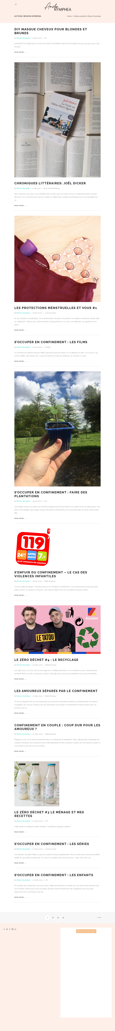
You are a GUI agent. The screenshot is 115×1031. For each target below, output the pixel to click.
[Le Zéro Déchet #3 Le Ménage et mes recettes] (36, 783)
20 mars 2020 (37, 880)
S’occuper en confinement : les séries (51, 844)
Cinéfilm (48, 347)
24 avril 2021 (37, 38)
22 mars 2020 (37, 821)
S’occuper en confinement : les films (50, 342)
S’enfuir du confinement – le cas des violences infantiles (50, 574)
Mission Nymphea (23, 38)
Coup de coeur (50, 313)
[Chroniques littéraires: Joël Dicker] (57, 119)
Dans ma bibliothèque (51, 188)
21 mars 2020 (37, 849)
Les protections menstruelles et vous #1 (55, 308)
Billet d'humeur (50, 581)
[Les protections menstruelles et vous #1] (57, 259)
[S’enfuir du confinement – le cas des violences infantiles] (33, 547)
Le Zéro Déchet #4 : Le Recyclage (46, 660)
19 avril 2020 (37, 501)
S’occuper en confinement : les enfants (53, 875)
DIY (45, 38)
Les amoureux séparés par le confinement (56, 691)
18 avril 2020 (37, 581)
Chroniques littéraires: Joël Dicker (50, 183)
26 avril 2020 (37, 313)
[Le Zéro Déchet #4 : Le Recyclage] (57, 629)
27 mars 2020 (37, 696)
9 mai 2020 (36, 188)
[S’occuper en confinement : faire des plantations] (57, 428)
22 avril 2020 (37, 347)
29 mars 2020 (37, 665)
